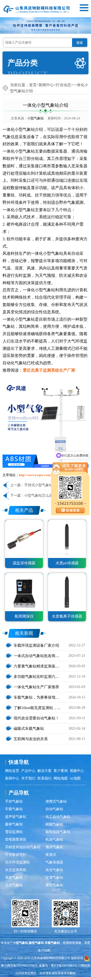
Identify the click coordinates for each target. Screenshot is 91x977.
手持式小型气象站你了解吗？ (47, 485)
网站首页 (12, 771)
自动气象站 (54, 809)
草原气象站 (14, 877)
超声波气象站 (15, 817)
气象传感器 (54, 862)
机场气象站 (54, 839)
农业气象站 (54, 870)
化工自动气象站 (58, 817)
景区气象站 (54, 885)
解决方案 (44, 771)
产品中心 (28, 771)
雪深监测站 (14, 832)
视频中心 (77, 771)
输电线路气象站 (58, 832)
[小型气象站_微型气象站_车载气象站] (37, 9)
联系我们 (44, 778)
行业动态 (63, 85)
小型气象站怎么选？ (40, 495)
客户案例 (61, 771)
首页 (33, 85)
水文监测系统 (15, 870)
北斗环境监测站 (17, 862)
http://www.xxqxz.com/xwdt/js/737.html (47, 475)
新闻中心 (46, 85)
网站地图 (61, 778)
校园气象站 (54, 824)
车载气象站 (14, 809)
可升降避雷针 (15, 855)
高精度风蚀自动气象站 (22, 847)
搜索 (79, 43)
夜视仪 (51, 855)
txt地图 (75, 778)
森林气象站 (14, 824)
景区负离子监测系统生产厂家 (49, 370)
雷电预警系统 (15, 839)
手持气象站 (14, 801)
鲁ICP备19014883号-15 (66, 965)
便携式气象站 (56, 801)
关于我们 (28, 778)
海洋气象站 (54, 847)
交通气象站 (54, 877)
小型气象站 (35, 118)
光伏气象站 (14, 885)
